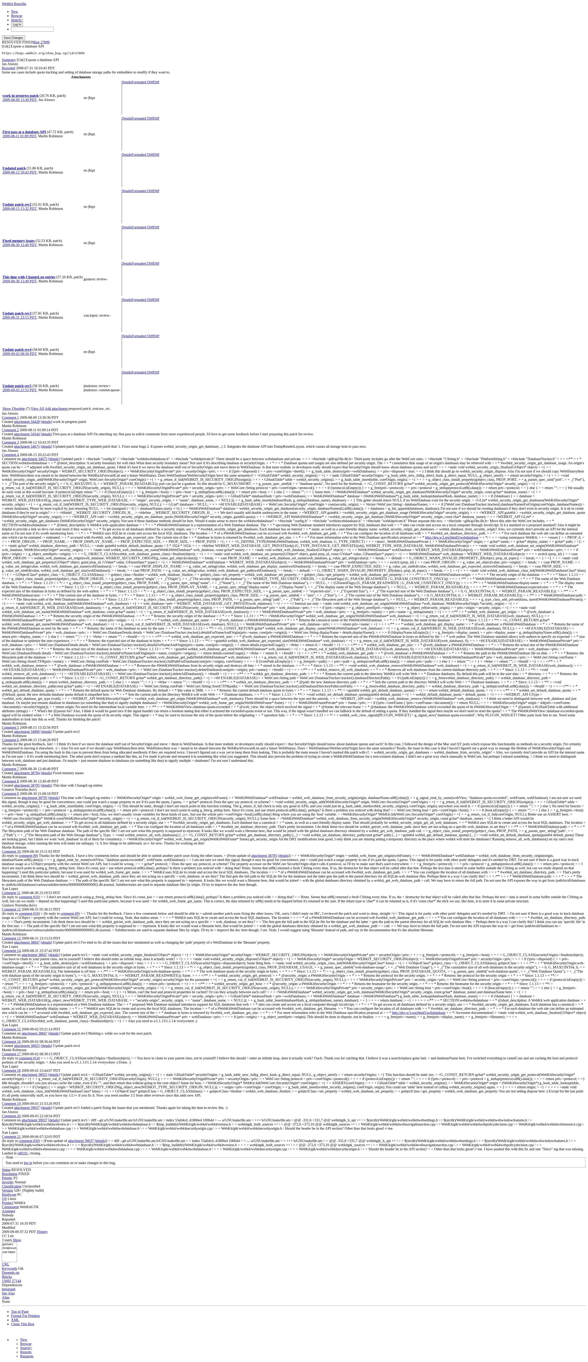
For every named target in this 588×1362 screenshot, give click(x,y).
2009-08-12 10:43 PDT (20, 172)
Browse (16, 16)
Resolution (9, 1174)
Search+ (17, 20)
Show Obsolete (14, 409)
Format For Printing (25, 1316)
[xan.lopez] (9, 1252)
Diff (156, 82)
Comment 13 (11, 938)
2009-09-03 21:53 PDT (20, 390)
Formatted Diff (142, 82)
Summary (9, 60)
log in (28, 1163)
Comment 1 (10, 417)
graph (11, 1289)
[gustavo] (9, 1244)
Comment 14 (11, 951)
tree (4, 1289)
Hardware (9, 1194)
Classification (11, 1186)
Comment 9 (10, 794)
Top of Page (20, 1312)
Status (6, 1170)
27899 (45, 42)
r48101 (22, 1153)
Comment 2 (10, 430)
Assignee (8, 1211)
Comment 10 (11, 851)
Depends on (10, 1273)
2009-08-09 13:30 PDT (20, 100)
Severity (8, 1182)
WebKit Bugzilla (14, 4)
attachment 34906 (27, 732)
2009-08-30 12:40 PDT (20, 245)
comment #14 (29, 1058)
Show (17, 1240)
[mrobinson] (9, 1248)
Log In (17, 24)
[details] (46, 422)
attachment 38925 (27, 1046)
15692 (6, 1281)
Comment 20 (11, 1116)
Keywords (9, 1268)
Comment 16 (11, 1042)
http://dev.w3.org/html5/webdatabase (451, 537)
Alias (5, 1297)
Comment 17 (11, 1054)
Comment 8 (10, 781)
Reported (8, 68)
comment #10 (29, 897)
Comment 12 (11, 909)
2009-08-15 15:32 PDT (20, 209)
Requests (26, 1356)
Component (10, 1207)
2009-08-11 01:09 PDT (19, 136)
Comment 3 (10, 442)
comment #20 (29, 1141)
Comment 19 (11, 1104)
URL (5, 1264)
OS (4, 1199)
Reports (25, 1352)
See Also (8, 1293)
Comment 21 (11, 1137)
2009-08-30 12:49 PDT (20, 281)
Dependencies (12, 1285)
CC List (7, 1236)
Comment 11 (11, 893)
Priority (7, 1178)
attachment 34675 (27, 446)
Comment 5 (10, 727)
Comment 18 (11, 1070)
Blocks (7, 1277)
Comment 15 (11, 1029)
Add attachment (56, 409)
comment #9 (28, 856)
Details (127, 82)
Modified (8, 1228)
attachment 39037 (27, 1108)
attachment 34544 (27, 434)
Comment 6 (10, 740)
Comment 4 (10, 455)
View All (37, 409)
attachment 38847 (27, 942)
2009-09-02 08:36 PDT (20, 354)
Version (7, 1190)
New (14, 12)
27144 (16, 1281)
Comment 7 (10, 769)
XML (15, 1320)
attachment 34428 (27, 422)
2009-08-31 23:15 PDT (20, 317)
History (42, 1232)
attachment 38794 (27, 773)
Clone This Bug (22, 1324)
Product (7, 1203)
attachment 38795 (27, 785)
